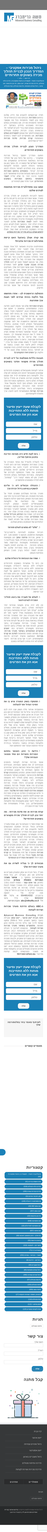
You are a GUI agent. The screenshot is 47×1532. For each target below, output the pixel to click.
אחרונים (14, 1482)
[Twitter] (29, 4)
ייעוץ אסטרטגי (35, 1450)
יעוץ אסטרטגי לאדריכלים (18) (31, 1226)
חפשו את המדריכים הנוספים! (21, 858)
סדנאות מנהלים (18, 86)
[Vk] (7, 1029)
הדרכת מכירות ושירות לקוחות (29, 1469)
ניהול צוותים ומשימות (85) (32, 1270)
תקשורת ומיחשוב (15, 1512)
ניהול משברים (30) (35, 1265)
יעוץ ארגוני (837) (35, 1231)
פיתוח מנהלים (37, 1326)
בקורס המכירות (36, 306)
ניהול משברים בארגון (32, 1457)
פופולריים (33, 1482)
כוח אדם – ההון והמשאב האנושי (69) (28, 1235)
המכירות (32, 118)
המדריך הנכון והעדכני (28, 227)
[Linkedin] (18, 4)
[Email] (13, 4)
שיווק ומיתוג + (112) (34, 1304)
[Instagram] (24, 4)
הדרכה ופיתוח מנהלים (32, 1463)
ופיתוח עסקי (21, 537)
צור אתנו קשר (30, 882)
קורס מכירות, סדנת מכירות (18, 138)
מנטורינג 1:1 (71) (35, 1250)
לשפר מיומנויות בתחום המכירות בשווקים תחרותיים (23, 178)
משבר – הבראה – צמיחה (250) (30, 1255)
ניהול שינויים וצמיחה (33, 1444)
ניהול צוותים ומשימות (31, 86)
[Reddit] (11, 1029)
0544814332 (27, 895)
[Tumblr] (24, 1029)
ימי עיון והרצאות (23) (34, 1216)
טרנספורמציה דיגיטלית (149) (31, 1201)
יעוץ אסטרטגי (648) (34, 1221)
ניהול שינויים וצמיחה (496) (32, 1275)
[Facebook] (36, 1029)
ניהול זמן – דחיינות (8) (33, 1260)
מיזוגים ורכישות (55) (34, 1240)
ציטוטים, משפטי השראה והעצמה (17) (28, 1294)
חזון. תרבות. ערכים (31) (33, 1196)
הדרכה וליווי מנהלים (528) (32, 1186)
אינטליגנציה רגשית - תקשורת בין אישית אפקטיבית (27, 81)
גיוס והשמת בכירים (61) (33, 1181)
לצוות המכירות (24, 221)
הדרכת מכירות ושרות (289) (32, 1191)
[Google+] (20, 1029)
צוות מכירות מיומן (12, 798)
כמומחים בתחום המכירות (16, 171)
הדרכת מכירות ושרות (31, 83)
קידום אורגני (13, 1510)
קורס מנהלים (8, 86)
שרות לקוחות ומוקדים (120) (32, 1309)
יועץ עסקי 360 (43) (34, 1206)
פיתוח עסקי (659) (35, 1289)
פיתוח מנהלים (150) (34, 1285)
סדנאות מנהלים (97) (34, 1280)
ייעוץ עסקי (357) (35, 1211)
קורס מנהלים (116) (34, 1299)
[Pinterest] (28, 1029)
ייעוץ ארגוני (37, 1438)
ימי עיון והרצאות (11, 83)
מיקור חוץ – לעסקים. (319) (32, 1245)
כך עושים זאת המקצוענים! (25, 352)
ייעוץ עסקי (20, 83)
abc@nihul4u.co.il (30, 901)
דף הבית (38, 1431)
